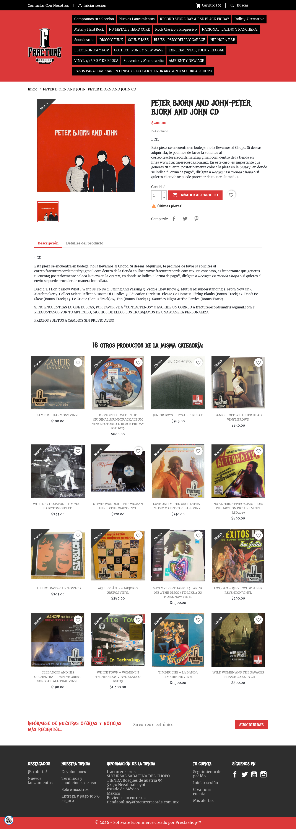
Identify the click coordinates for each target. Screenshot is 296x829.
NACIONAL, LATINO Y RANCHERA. (230, 29)
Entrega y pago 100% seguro (81, 798)
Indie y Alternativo (249, 19)
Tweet (185, 218)
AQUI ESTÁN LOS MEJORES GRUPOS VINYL (118, 590)
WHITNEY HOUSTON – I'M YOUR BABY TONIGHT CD (58, 506)
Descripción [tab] (48, 243)
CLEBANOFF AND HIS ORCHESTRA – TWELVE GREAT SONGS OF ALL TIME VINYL (57, 676)
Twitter (247, 774)
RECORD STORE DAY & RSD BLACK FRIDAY (194, 19)
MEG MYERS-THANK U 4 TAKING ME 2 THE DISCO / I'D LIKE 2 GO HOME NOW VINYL (178, 592)
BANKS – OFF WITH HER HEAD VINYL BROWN (238, 417)
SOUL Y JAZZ (138, 40)
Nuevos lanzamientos (40, 780)
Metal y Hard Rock (89, 29)
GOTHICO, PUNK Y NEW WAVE (138, 50)
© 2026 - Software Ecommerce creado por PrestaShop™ (148, 822)
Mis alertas (203, 800)
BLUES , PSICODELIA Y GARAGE (179, 40)
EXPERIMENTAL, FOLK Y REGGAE (196, 50)
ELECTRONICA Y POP (91, 50)
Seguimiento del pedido (208, 774)
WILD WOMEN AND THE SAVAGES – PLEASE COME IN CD (238, 674)
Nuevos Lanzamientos (137, 19)
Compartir (173, 218)
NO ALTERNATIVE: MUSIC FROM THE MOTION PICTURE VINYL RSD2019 (238, 508)
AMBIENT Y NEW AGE (186, 61)
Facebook (239, 774)
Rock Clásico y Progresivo (176, 29)
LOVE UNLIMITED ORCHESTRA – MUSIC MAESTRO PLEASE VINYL (178, 506)
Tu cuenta (202, 764)
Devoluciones (74, 772)
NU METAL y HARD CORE (129, 29)
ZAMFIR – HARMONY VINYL (57, 415)
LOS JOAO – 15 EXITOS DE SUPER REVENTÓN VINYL (238, 590)
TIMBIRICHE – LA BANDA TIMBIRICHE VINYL (178, 674)
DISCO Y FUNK (111, 40)
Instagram (268, 774)
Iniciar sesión (205, 783)
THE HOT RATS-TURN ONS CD (58, 588)
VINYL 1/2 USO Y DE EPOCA (96, 61)
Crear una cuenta (202, 791)
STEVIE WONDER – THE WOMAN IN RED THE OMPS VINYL (118, 506)
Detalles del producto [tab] (84, 243)
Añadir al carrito (195, 195)
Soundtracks (84, 40)
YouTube (258, 774)
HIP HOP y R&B (222, 40)
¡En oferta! (37, 772)
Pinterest (196, 218)
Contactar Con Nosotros (48, 5)
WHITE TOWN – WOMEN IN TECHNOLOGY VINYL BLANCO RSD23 (117, 676)
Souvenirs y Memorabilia (144, 61)
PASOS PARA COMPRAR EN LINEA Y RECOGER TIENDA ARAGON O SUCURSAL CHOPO (143, 71)
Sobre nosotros (75, 789)
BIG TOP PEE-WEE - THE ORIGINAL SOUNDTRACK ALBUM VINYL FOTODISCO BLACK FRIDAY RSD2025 (118, 421)
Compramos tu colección (94, 19)
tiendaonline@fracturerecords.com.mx (143, 802)
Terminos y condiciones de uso (79, 780)
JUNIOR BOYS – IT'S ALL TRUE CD (178, 415)
